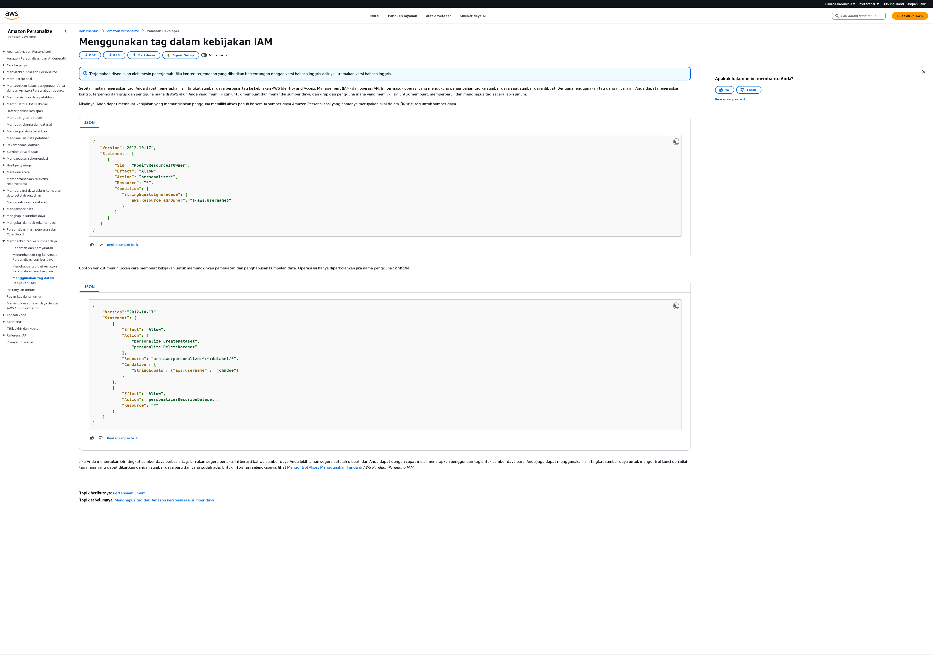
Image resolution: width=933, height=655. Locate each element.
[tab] (89, 122)
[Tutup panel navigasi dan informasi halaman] (923, 72)
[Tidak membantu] (100, 244)
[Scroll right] (489, 16)
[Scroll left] (366, 16)
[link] (163, 30)
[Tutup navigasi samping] (65, 31)
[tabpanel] (385, 192)
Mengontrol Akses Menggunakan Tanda (322, 467)
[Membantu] (92, 244)
